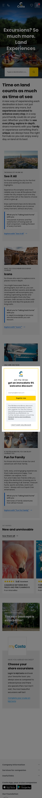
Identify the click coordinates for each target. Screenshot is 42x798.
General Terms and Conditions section (19, 418)
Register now (21, 398)
